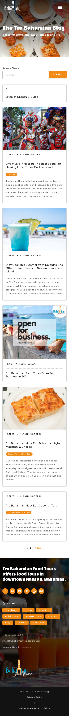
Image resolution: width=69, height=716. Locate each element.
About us (44, 610)
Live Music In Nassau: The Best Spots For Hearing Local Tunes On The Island (33, 165)
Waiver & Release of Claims (34, 708)
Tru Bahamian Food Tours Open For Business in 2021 (30, 375)
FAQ (7, 622)
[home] (12, 7)
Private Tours (33, 616)
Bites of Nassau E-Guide (22, 96)
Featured (11, 174)
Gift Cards (38, 622)
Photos (21, 622)
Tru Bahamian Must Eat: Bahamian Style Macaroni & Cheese (33, 445)
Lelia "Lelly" (27, 364)
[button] (60, 7)
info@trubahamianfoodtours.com (21, 641)
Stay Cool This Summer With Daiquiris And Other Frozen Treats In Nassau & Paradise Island (34, 268)
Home (28, 610)
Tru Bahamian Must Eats (19, 513)
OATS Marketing (39, 691)
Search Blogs (10, 68)
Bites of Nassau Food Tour (19, 454)
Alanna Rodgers (31, 154)
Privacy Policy (35, 697)
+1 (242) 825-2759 (12, 634)
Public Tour (11, 616)
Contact (52, 616)
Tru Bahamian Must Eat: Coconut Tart (31, 505)
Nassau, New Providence (16, 647)
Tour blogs (11, 610)
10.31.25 (10, 154)
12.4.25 (10, 364)
